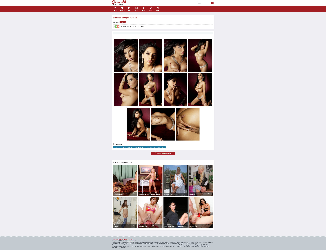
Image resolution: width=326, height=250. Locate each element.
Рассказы (158, 10)
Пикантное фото (120, 3)
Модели (144, 10)
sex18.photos (130, 240)
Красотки (117, 147)
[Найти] (212, 3)
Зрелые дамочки (127, 147)
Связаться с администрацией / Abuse (122, 239)
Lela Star (123, 22)
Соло (158, 147)
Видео (129, 10)
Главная (115, 10)
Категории (122, 10)
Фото (136, 10)
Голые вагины (151, 147)
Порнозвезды (139, 147)
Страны (150, 10)
